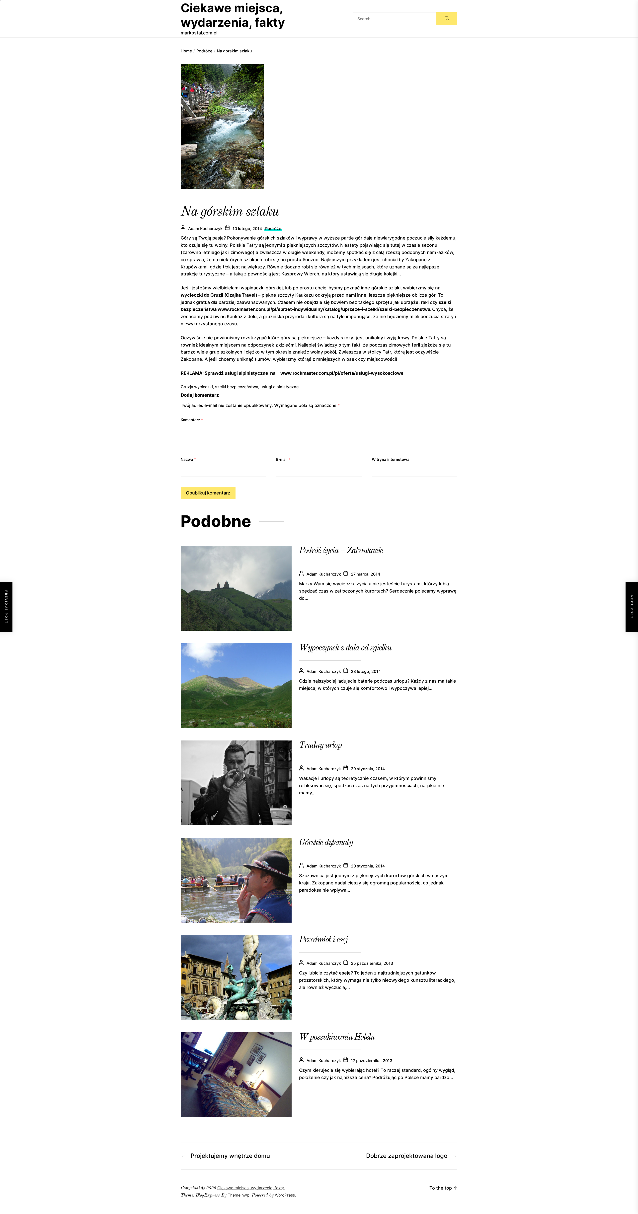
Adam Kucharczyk (205, 228)
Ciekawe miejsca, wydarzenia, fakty (233, 15)
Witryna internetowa (390, 459)
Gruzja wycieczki (197, 386)
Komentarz (192, 419)
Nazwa (188, 459)
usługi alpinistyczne (279, 386)
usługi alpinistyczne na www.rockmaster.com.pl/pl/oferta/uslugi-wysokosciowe (314, 373)
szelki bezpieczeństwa (236, 386)
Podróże (273, 228)
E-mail (283, 459)
